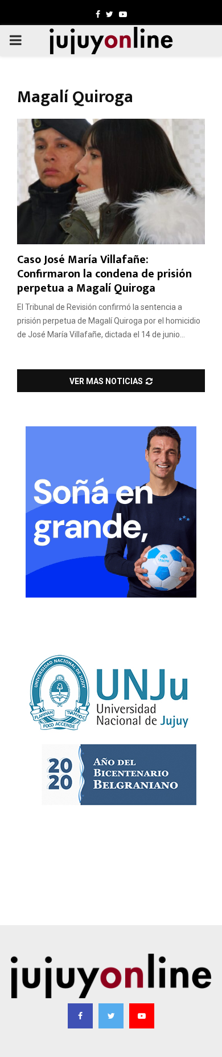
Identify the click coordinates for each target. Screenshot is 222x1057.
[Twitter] (111, 1015)
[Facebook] (80, 1015)
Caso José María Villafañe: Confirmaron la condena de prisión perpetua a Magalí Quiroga (104, 274)
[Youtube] (141, 1015)
